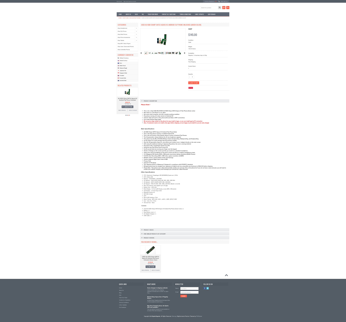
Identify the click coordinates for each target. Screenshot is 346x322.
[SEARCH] (219, 7)
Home (119, 18)
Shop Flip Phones (122, 31)
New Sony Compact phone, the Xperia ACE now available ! (157, 306)
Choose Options (128, 107)
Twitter (208, 288)
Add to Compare (133, 110)
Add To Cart (151, 267)
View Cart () (224, 1)
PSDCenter (199, 316)
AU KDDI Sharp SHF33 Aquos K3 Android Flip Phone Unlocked (127, 99)
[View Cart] (227, 7)
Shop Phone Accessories (124, 37)
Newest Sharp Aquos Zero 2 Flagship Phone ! (157, 297)
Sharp (190, 29)
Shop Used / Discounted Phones (131, 18)
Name (176, 288)
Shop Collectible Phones (124, 49)
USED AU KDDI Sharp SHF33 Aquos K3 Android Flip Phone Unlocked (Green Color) (150, 258)
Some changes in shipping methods (157, 288)
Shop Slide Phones (122, 34)
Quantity (190, 74)
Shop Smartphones (122, 28)
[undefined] (162, 45)
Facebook (205, 288)
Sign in (125, 1)
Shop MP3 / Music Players (124, 43)
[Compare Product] (223, 7)
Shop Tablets (121, 40)
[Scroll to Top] (227, 275)
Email (176, 292)
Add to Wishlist (122, 110)
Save (191, 88)
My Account (119, 1)
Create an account (132, 1)
